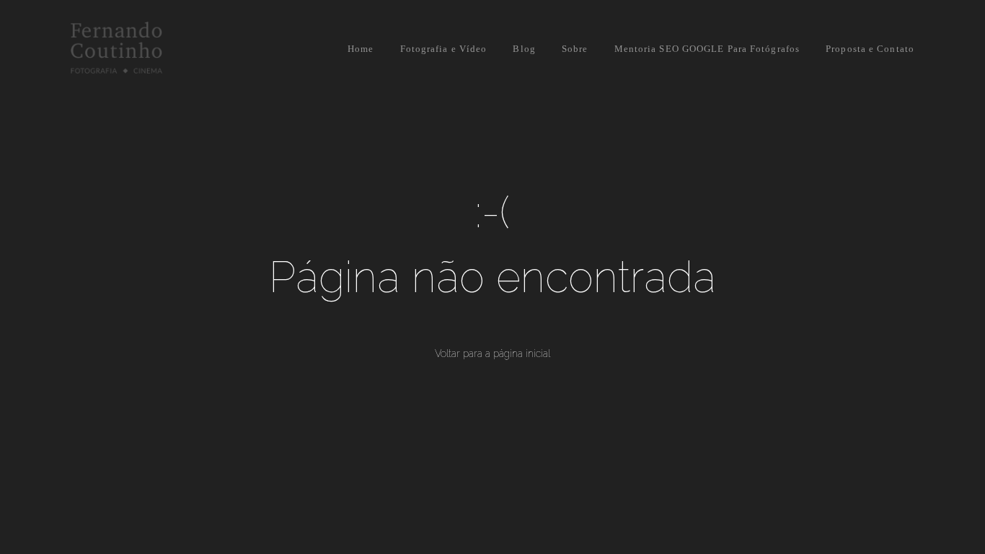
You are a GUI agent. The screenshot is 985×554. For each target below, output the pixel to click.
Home (361, 48)
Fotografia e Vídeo (443, 48)
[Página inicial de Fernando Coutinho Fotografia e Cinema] (148, 49)
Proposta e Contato (870, 48)
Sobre (575, 48)
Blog (524, 48)
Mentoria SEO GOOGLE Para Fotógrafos (707, 48)
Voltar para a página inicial (492, 353)
